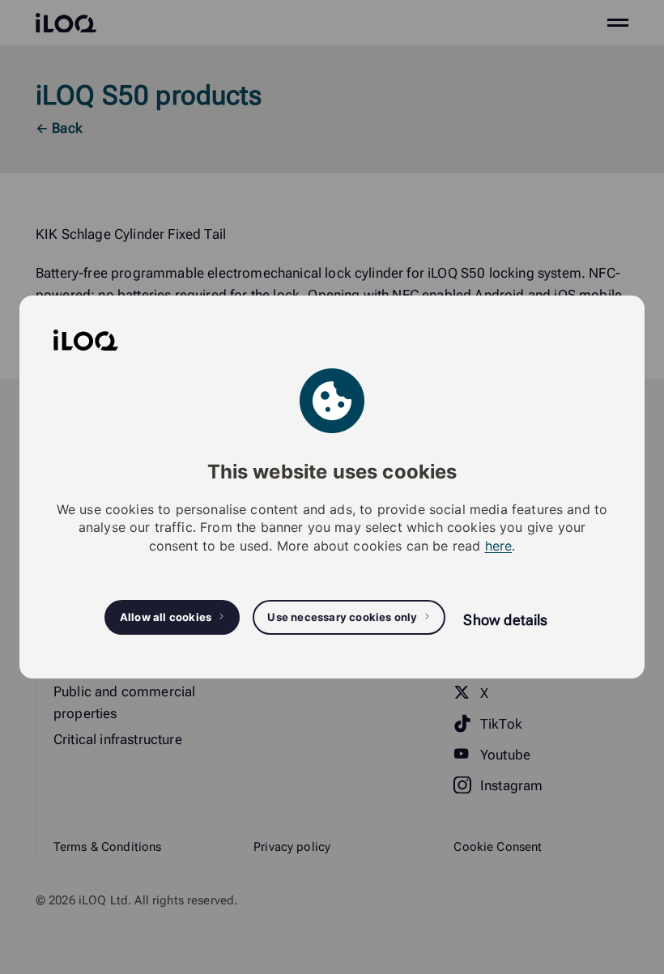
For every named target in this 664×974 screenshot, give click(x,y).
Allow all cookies (165, 616)
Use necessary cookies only (342, 616)
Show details (505, 619)
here (499, 546)
